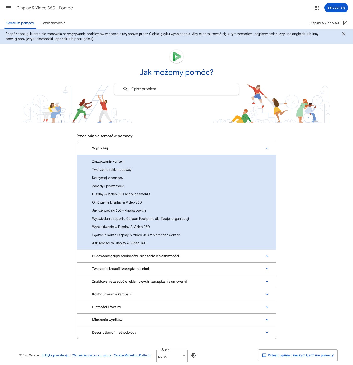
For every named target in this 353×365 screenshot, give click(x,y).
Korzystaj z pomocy (107, 178)
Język (165, 349)
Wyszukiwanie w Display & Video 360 (121, 227)
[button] (8, 7)
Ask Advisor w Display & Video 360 (119, 243)
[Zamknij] (344, 34)
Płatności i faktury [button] (106, 307)
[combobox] (176, 89)
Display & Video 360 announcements (121, 194)
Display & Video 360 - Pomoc (45, 8)
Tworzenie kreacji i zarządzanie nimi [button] (120, 269)
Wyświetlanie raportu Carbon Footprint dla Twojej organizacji (140, 219)
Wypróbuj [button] (100, 148)
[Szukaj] (125, 89)
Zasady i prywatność (108, 186)
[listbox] (172, 356)
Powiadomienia (53, 23)
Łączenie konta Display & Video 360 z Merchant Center (136, 235)
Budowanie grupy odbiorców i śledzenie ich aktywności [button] (135, 256)
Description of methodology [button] (114, 332)
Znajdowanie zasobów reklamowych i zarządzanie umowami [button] (139, 281)
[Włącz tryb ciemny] (193, 355)
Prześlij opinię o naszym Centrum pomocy (300, 355)
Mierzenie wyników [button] (107, 320)
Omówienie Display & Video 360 (117, 202)
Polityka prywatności (55, 355)
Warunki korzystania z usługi (91, 355)
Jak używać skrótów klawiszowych (119, 210)
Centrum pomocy (20, 23)
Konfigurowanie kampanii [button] (112, 294)
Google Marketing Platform (132, 355)
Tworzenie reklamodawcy (112, 169)
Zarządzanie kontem (108, 161)
